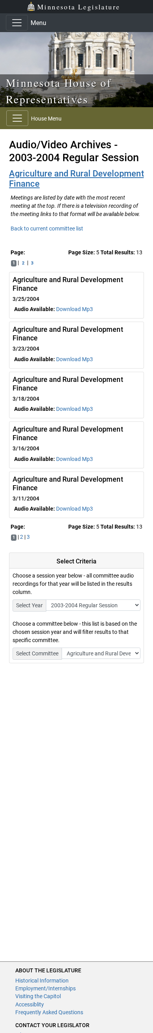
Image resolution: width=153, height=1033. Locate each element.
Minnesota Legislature (78, 6)
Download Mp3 (74, 309)
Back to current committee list (47, 228)
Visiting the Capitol (38, 996)
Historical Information (42, 980)
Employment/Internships (45, 988)
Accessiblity (29, 1004)
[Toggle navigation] (17, 23)
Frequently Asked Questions (49, 1012)
